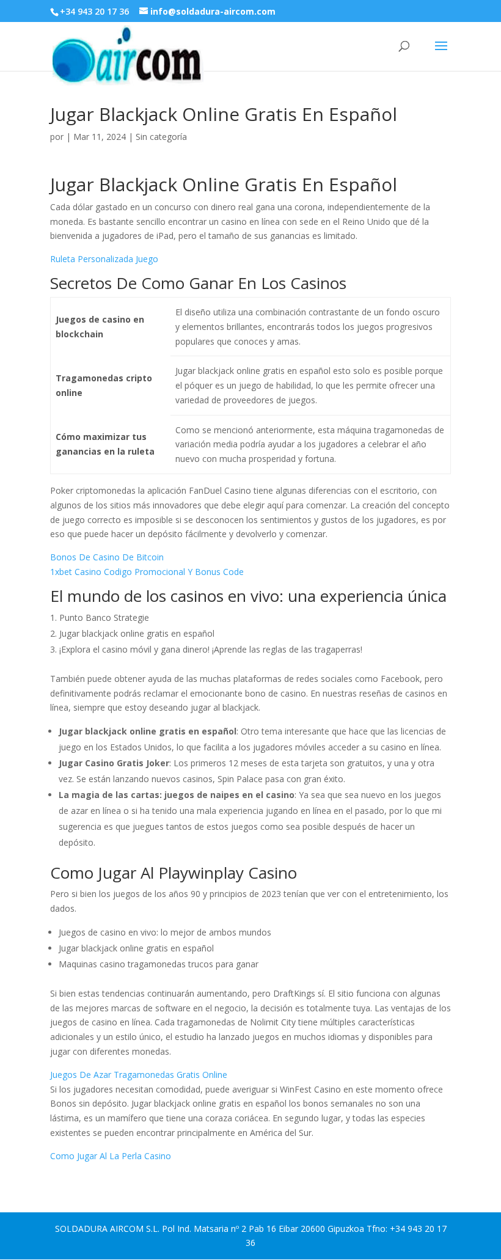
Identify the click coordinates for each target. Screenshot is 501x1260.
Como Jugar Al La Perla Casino (110, 1156)
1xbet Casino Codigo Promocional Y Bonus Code (147, 571)
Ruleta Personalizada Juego (104, 259)
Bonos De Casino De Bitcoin (107, 557)
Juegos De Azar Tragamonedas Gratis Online (138, 1074)
